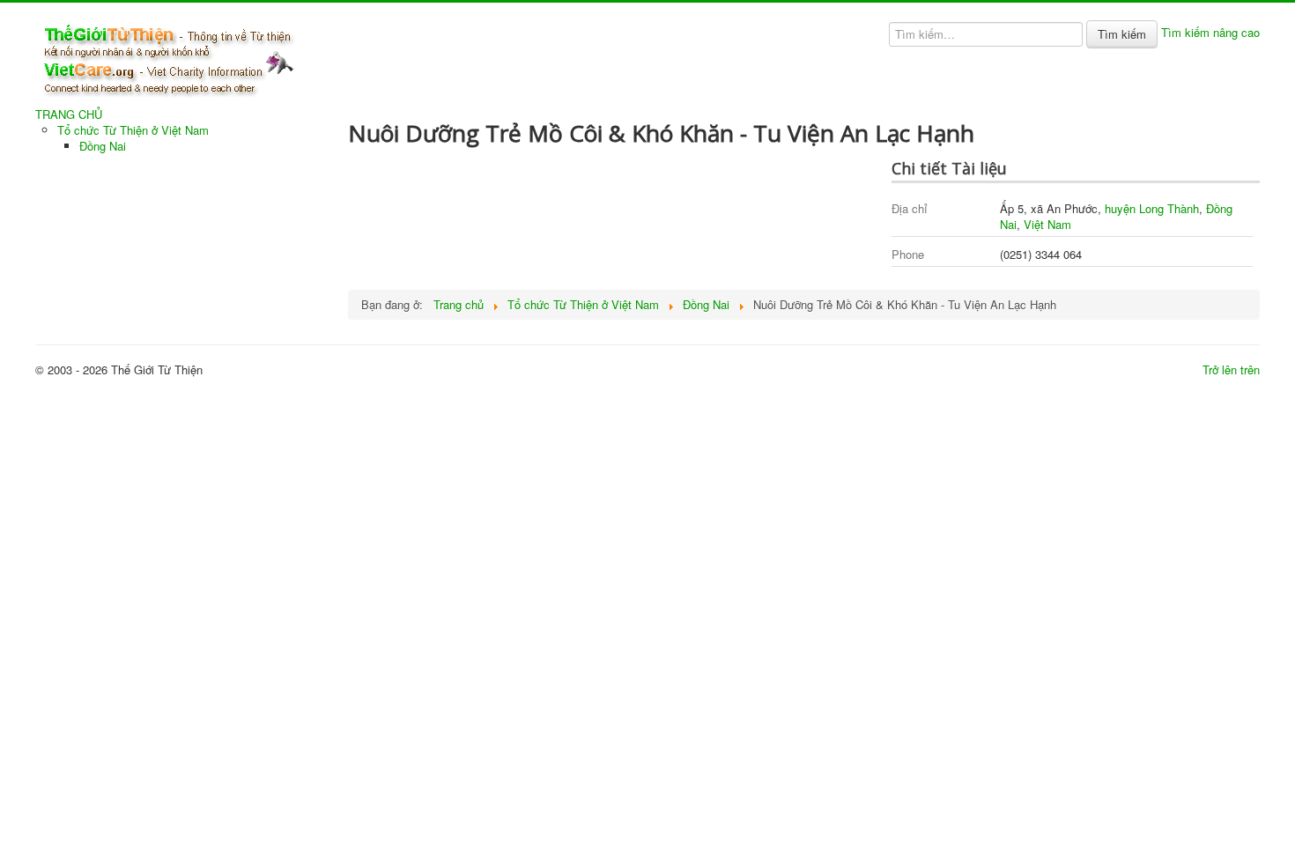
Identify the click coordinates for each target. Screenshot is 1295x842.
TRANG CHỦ (68, 114)
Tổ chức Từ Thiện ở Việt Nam (133, 130)
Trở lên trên (1231, 369)
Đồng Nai (102, 145)
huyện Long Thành (1152, 208)
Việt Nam (1047, 224)
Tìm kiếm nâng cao (1210, 32)
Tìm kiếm (1122, 34)
